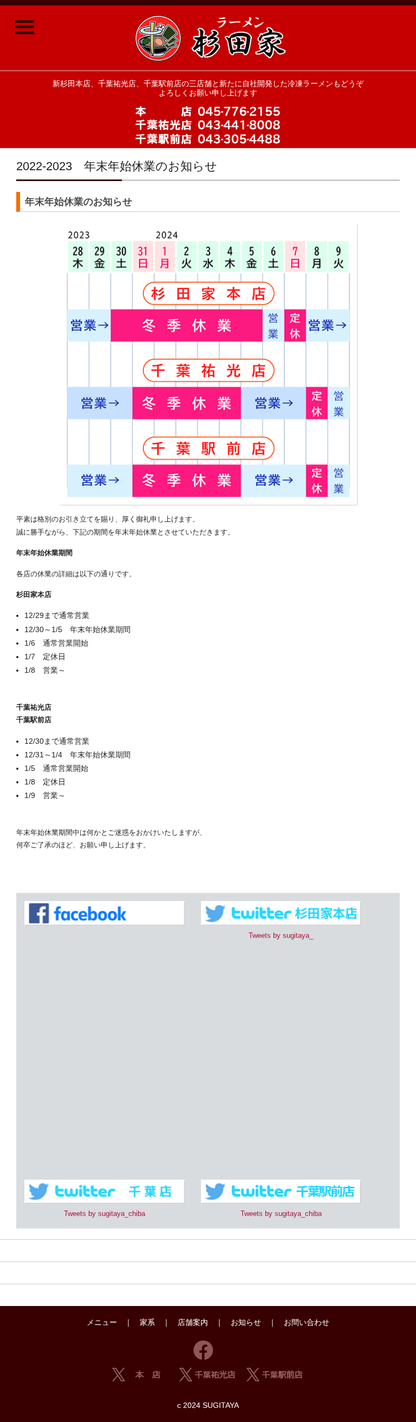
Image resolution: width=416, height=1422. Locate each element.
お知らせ (246, 1322)
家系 (147, 1322)
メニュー (102, 1322)
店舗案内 (193, 1322)
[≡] (24, 24)
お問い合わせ (306, 1322)
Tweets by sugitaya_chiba (104, 1213)
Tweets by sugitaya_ (281, 935)
